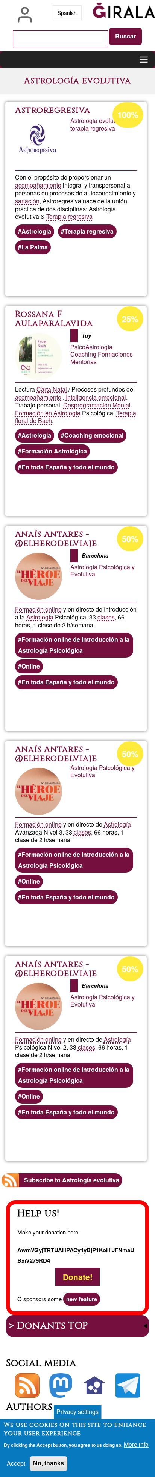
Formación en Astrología (48, 413)
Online (30, 666)
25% (130, 319)
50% (130, 539)
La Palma (34, 247)
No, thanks (48, 1463)
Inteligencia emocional (96, 397)
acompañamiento (38, 185)
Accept (16, 1463)
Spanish (67, 13)
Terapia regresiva (69, 216)
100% (127, 115)
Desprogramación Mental (97, 405)
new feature (81, 1299)
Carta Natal (51, 389)
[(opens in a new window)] (61, 1385)
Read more (108, 275)
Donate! (78, 1276)
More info (136, 1444)
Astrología (36, 231)
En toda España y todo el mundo (68, 467)
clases (106, 617)
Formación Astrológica (54, 451)
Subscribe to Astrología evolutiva (71, 1180)
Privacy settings (77, 1411)
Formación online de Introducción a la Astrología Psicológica (73, 645)
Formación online (38, 609)
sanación (27, 201)
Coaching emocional (93, 435)
